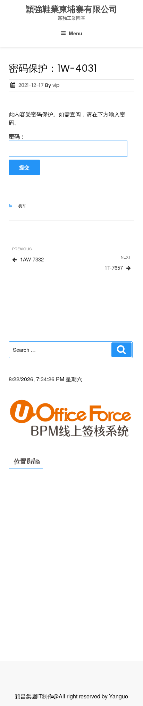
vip (56, 85)
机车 (22, 205)
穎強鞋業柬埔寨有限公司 (71, 9)
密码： (17, 136)
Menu (75, 33)
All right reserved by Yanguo (93, 696)
